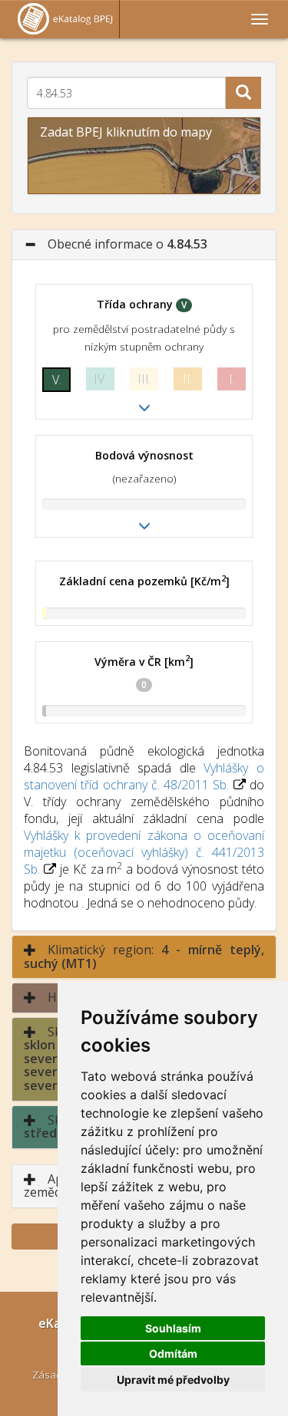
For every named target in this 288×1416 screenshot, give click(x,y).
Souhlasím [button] (173, 1328)
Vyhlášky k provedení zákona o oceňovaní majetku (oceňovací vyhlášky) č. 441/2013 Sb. (144, 852)
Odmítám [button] (173, 1353)
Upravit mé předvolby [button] (173, 1379)
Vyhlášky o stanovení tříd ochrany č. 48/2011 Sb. (144, 776)
